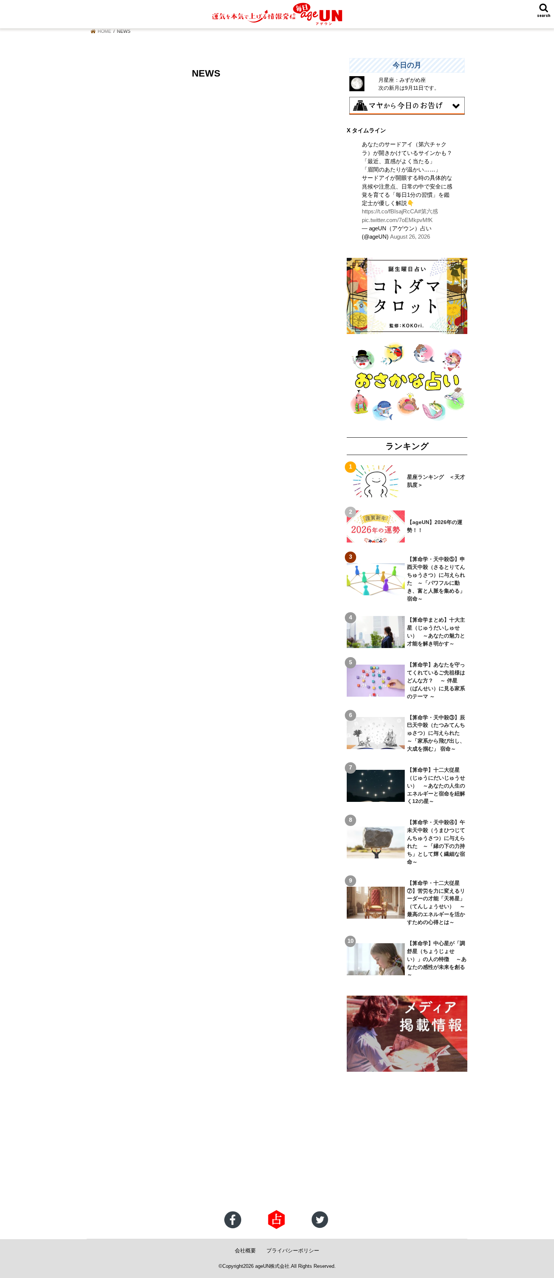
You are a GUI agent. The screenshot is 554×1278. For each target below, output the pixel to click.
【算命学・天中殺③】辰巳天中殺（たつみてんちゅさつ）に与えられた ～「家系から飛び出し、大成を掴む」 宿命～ (436, 733)
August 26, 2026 (410, 237)
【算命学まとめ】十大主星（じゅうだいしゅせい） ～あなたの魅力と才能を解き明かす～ (436, 632)
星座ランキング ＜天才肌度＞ (436, 481)
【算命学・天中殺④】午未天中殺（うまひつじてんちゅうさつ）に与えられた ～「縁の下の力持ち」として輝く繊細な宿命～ (436, 841)
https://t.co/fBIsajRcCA (390, 211)
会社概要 (245, 1250)
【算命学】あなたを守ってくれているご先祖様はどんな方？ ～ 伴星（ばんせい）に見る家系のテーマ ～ (436, 680)
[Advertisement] (226, 1149)
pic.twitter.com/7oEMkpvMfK (397, 220)
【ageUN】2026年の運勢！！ (434, 526)
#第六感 (428, 211)
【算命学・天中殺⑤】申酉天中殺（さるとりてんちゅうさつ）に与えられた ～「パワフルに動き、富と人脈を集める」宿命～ (436, 578)
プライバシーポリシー (292, 1250)
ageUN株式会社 (272, 1266)
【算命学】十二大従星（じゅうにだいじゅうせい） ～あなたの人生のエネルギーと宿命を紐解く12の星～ (436, 785)
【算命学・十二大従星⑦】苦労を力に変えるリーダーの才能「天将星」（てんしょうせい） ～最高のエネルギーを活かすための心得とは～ (436, 902)
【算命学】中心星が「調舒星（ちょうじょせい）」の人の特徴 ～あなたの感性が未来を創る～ (437, 959)
